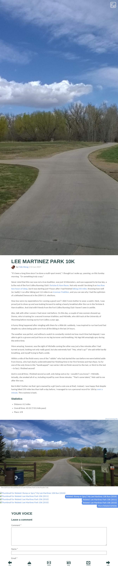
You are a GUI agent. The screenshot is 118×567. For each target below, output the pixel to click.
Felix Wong (23, 267)
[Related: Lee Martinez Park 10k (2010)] (24, 499)
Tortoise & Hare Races (59, 285)
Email (14, 558)
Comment (16, 525)
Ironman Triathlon (61, 292)
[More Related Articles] (24, 503)
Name (14, 549)
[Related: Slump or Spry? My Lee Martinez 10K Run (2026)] (32, 493)
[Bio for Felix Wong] (13, 268)
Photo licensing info (111, 419)
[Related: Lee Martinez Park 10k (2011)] (24, 496)
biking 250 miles (80, 289)
